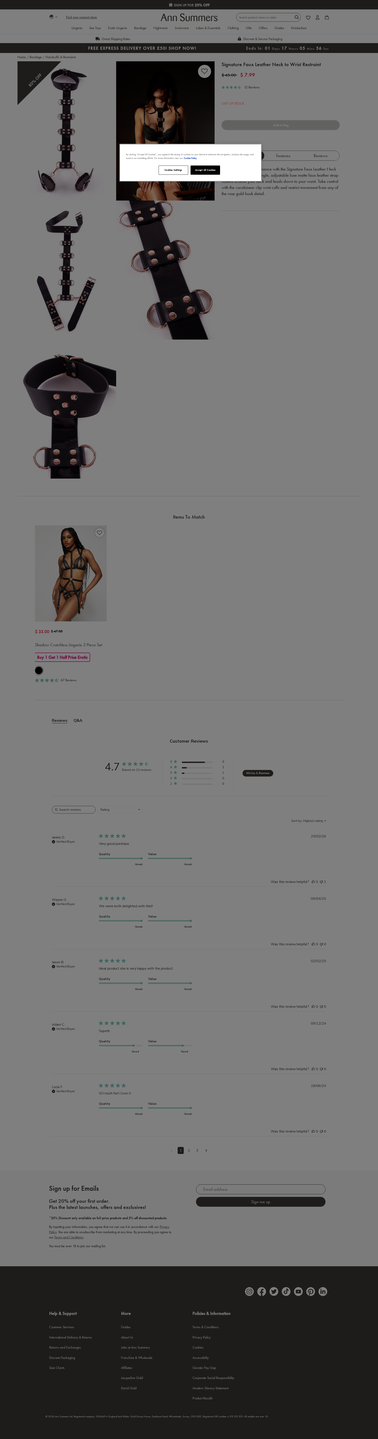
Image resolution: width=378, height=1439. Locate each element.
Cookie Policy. (190, 158)
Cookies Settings (173, 169)
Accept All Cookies (205, 169)
